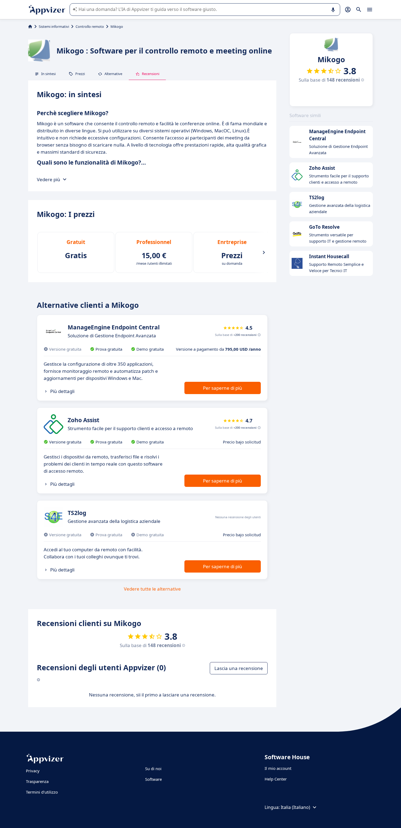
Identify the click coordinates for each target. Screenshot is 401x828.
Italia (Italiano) (295, 807)
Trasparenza (37, 781)
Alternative (113, 73)
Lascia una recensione (238, 668)
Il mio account (278, 768)
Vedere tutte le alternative (152, 589)
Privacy (33, 770)
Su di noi (153, 768)
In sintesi (48, 73)
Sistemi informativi (54, 26)
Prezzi (80, 73)
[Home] (30, 26)
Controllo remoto (90, 26)
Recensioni (150, 73)
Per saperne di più (222, 388)
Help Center (276, 779)
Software (153, 779)
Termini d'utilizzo (42, 792)
